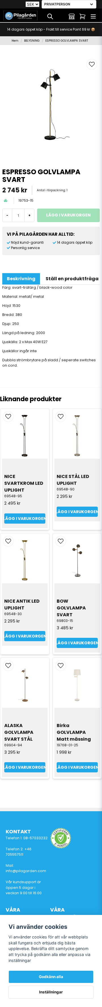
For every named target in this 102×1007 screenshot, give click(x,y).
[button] (92, 64)
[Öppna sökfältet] (50, 16)
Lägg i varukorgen (24, 518)
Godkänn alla (51, 976)
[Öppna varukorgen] (82, 16)
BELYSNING (32, 41)
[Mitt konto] (71, 16)
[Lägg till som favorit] (61, 16)
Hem (15, 41)
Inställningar (51, 992)
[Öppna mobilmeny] (93, 16)
